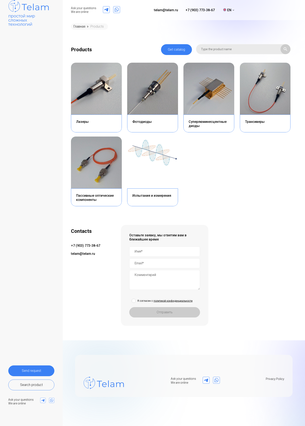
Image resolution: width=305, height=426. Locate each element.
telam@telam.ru (166, 10)
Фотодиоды (142, 122)
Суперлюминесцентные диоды (208, 124)
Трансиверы (255, 122)
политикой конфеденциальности (173, 300)
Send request (31, 371)
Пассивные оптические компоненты (95, 198)
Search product (31, 385)
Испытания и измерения (151, 196)
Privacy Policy (275, 379)
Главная (79, 26)
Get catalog (176, 49)
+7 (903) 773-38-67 (200, 10)
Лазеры (82, 122)
